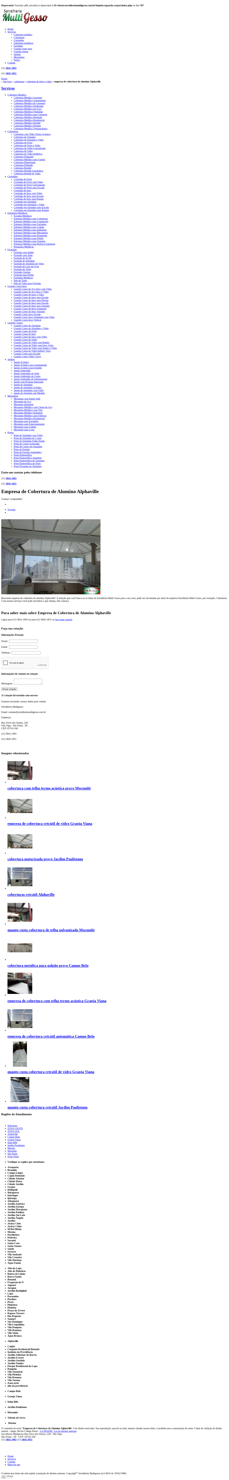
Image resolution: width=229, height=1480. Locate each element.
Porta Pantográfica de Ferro (27, 463)
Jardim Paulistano (16, 1145)
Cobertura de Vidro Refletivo (28, 154)
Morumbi (12, 1151)
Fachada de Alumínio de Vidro (29, 263)
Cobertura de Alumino (25, 137)
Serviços (11, 31)
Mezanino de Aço (22, 401)
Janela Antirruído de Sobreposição (30, 379)
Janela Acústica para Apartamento (30, 365)
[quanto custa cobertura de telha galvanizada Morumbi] (19, 924)
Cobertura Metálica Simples (27, 125)
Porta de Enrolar (22, 449)
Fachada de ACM (22, 258)
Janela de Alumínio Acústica (28, 387)
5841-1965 (11, 68)
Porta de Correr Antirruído (27, 443)
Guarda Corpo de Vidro (25, 339)
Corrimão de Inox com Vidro (28, 193)
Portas (17, 60)
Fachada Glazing (22, 272)
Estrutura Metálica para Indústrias (30, 230)
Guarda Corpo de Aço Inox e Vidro (31, 291)
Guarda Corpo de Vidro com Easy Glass (33, 345)
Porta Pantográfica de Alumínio (29, 460)
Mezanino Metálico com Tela (28, 410)
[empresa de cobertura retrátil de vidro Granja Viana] (19, 817)
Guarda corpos (21, 51)
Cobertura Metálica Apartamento (30, 100)
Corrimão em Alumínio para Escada (31, 207)
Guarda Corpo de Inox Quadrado (30, 308)
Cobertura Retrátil (22, 168)
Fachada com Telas (23, 255)
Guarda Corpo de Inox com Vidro (30, 337)
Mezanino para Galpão (25, 427)
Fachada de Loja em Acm (26, 266)
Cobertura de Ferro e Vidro (27, 145)
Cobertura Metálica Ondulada (28, 111)
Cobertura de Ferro (23, 142)
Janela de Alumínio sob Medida (29, 393)
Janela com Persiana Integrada (28, 382)
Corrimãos (19, 40)
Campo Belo (13, 1137)
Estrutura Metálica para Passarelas (30, 235)
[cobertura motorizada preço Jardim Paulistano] (19, 853)
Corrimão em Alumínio (25, 201)
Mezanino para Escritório (26, 421)
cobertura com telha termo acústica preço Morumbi (49, 788)
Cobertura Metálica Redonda (28, 117)
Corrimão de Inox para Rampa (29, 199)
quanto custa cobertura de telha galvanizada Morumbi (51, 930)
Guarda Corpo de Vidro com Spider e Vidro (35, 348)
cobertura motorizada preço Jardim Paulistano (45, 859)
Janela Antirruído (22, 370)
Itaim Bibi (12, 1142)
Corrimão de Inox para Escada (29, 196)
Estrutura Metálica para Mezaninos (31, 232)
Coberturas (19, 37)
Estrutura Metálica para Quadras (29, 241)
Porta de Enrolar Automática (28, 452)
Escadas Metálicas (23, 216)
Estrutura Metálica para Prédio (28, 238)
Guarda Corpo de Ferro (25, 331)
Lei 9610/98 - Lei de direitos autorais (58, 1431)
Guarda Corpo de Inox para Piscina (31, 300)
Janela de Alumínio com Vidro (29, 390)
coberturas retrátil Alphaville (31, 894)
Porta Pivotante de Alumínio (27, 466)
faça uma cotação (63, 619)
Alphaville (12, 1134)
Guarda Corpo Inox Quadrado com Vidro (34, 317)
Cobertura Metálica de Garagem (29, 103)
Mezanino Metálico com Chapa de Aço (33, 407)
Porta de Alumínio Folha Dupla (29, 441)
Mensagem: (7, 683)
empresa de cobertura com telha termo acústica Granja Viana (56, 1001)
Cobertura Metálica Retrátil (27, 123)
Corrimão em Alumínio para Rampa (31, 210)
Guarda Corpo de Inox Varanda (29, 311)
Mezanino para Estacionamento (29, 424)
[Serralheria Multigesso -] (24, 24)
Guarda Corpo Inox (17, 286)
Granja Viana (14, 1139)
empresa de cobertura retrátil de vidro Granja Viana (49, 823)
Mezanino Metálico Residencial (29, 418)
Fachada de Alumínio (24, 261)
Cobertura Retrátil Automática (28, 170)
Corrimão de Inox (22, 190)
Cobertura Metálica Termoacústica (30, 128)
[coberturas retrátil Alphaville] (19, 888)
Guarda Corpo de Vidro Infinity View (32, 351)
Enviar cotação (9, 689)
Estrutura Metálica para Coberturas (31, 218)
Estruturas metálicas (23, 43)
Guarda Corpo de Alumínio (27, 325)
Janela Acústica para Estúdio (28, 367)
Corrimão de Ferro (23, 179)
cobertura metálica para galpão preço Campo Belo (47, 965)
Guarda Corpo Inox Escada (27, 314)
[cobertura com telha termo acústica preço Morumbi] (19, 782)
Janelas (17, 54)
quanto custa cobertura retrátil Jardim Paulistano (47, 1107)
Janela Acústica (21, 362)
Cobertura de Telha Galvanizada (29, 148)
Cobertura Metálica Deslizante (28, 106)
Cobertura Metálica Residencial (29, 120)
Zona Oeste (13, 1156)
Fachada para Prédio (24, 275)
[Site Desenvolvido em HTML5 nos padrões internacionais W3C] (7, 1478)
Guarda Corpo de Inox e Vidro (29, 294)
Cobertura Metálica (16, 94)
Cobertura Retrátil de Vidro (27, 173)
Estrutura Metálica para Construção (31, 221)
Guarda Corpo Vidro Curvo (27, 356)
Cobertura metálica (23, 34)
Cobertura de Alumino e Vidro (29, 140)
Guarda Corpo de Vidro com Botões (31, 342)
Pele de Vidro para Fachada (27, 283)
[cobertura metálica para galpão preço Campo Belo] (19, 959)
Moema (11, 1148)
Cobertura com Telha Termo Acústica (32, 134)
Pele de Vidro (20, 280)
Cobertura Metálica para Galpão (29, 159)
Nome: (5, 641)
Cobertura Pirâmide (23, 165)
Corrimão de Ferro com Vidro (28, 182)
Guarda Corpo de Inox (25, 334)
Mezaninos (19, 57)
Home (10, 29)
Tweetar (11, 509)
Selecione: (12, 1125)
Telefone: (6, 652)
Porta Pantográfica (23, 455)
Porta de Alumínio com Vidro (28, 435)
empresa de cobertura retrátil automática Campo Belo (51, 1036)
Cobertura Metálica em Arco (28, 109)
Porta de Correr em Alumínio (28, 446)
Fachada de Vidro (22, 269)
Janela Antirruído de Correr (27, 376)
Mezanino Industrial (23, 404)
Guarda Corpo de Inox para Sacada (31, 303)
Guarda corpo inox (23, 48)
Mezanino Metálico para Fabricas (30, 415)
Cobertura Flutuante (23, 156)
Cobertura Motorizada (24, 162)
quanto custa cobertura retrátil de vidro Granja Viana (50, 1072)
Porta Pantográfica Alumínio (28, 458)
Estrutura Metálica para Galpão (29, 227)
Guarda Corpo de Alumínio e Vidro (31, 328)
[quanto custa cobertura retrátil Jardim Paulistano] (19, 1101)
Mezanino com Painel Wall (27, 398)
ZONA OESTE (15, 1128)
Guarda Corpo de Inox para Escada (31, 297)
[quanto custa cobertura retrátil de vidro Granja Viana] (19, 1065)
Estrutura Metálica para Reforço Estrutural (34, 244)
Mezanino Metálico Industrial (28, 413)
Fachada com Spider (24, 252)
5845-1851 (11, 73)
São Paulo (12, 1153)
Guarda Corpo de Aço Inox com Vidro (33, 289)
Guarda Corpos (15, 322)
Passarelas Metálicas (24, 246)
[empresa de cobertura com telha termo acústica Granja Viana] (19, 995)
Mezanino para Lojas (24, 429)
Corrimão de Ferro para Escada (29, 187)
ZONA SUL (13, 1131)
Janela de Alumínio (23, 384)
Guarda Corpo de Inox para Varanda (32, 306)
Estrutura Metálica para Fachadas (30, 224)
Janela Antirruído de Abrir (26, 373)
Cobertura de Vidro (23, 151)
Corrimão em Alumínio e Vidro (29, 204)
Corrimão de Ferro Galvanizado (29, 185)
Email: (5, 647)
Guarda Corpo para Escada (27, 353)
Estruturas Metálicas (17, 213)
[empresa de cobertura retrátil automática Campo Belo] (19, 1030)
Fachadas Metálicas (23, 277)
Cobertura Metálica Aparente (28, 97)
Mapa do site (13, 1464)
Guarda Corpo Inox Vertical (27, 320)
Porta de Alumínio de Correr (28, 438)
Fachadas (18, 46)
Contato (11, 62)
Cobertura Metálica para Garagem (30, 114)
